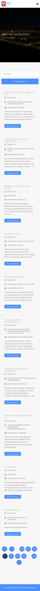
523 (17, 556)
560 (34, 556)
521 (5, 556)
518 (22, 549)
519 (28, 549)
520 (34, 549)
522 (11, 556)
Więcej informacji (12, 126)
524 (24, 556)
